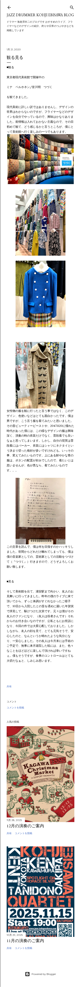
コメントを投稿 (15, 707)
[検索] (71, 6)
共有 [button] (9, 686)
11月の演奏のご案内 (25, 940)
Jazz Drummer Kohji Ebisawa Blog (40, 14)
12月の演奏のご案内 (25, 825)
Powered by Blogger (44, 974)
